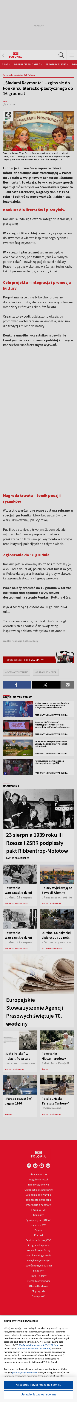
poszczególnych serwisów (24, 1372)
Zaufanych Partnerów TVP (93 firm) (33, 1348)
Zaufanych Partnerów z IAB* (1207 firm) (38, 1345)
